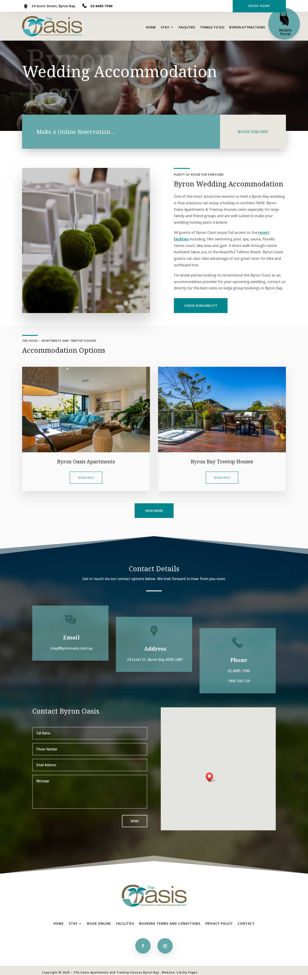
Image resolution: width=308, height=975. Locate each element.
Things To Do (212, 27)
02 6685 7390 (101, 6)
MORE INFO (86, 478)
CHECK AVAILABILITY (200, 305)
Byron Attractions (247, 27)
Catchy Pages (187, 972)
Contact (246, 923)
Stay (165, 27)
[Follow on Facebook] (143, 946)
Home (151, 27)
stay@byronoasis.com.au (71, 648)
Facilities (187, 27)
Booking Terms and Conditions (169, 923)
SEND (134, 821)
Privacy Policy (219, 923)
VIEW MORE (154, 510)
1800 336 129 (239, 680)
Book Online (99, 923)
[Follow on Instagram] (165, 946)
